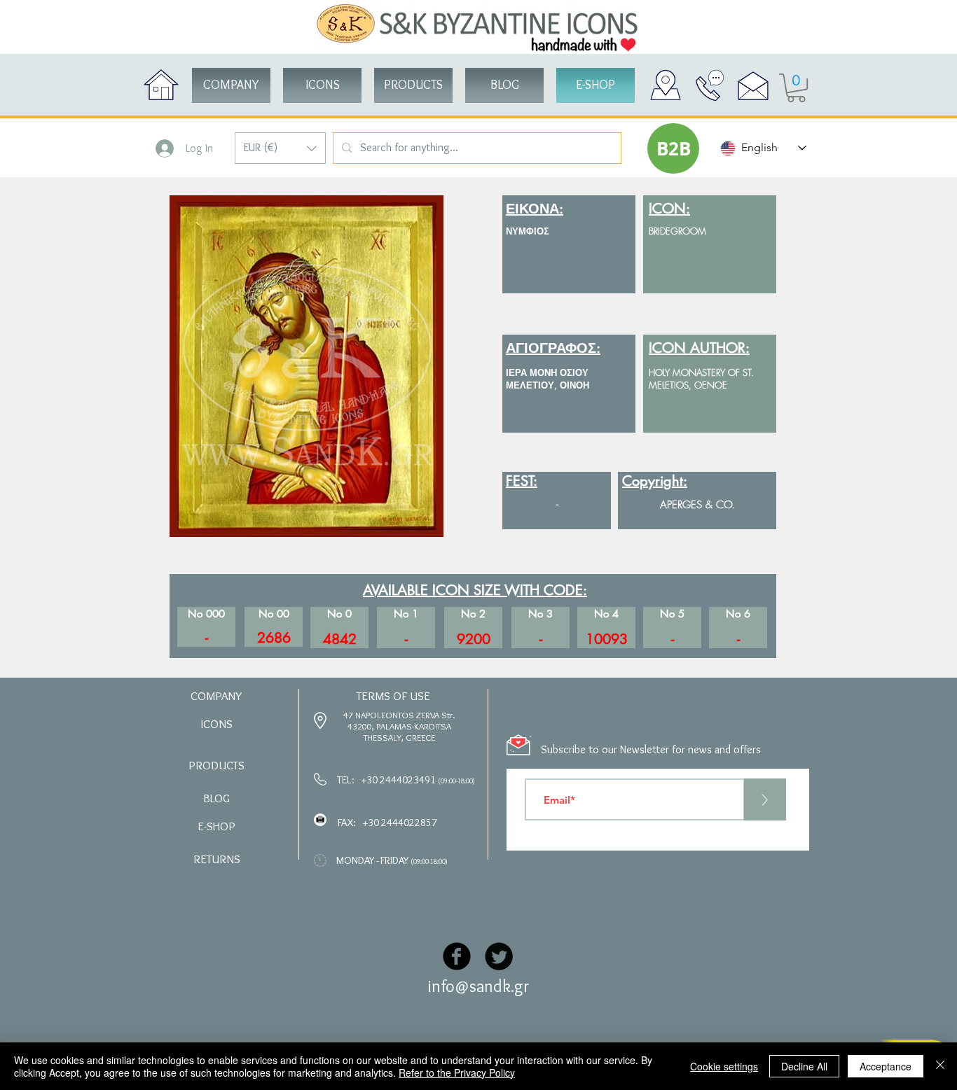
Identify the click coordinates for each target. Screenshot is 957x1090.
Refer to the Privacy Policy (457, 1072)
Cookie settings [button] (724, 1066)
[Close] (940, 1066)
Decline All (804, 1066)
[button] (280, 148)
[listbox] (280, 148)
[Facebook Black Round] (457, 956)
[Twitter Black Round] (499, 956)
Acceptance (885, 1066)
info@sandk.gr (478, 986)
